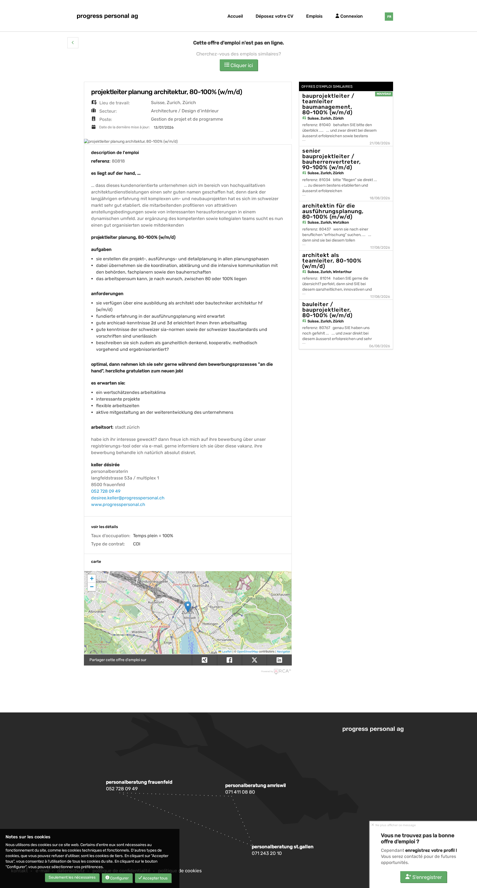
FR (389, 16)
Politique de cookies (180, 870)
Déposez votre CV (274, 16)
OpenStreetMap (247, 651)
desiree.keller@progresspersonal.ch (128, 497)
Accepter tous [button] (155, 878)
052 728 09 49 (105, 491)
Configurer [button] (119, 878)
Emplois (314, 16)
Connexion (351, 16)
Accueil (235, 16)
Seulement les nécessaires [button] (72, 877)
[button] (72, 42)
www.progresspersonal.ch (118, 504)
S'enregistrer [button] (426, 877)
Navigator (283, 651)
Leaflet (226, 651)
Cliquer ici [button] (241, 65)
